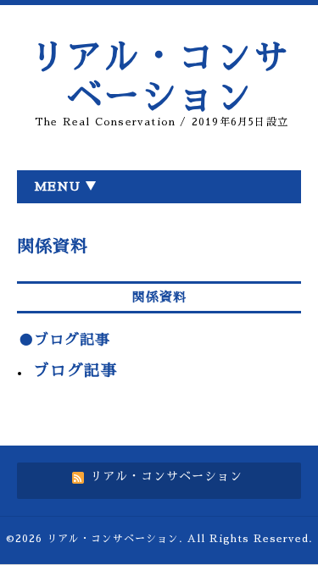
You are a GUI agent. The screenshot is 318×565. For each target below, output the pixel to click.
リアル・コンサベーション (113, 539)
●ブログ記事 (64, 340)
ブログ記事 (75, 371)
